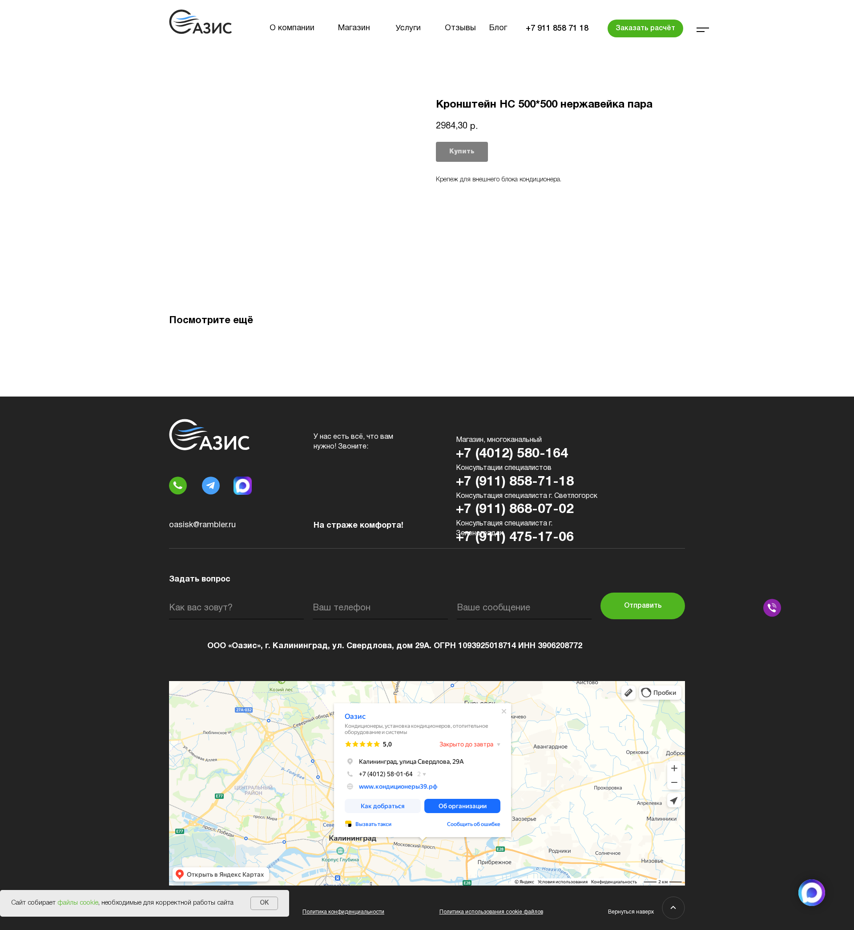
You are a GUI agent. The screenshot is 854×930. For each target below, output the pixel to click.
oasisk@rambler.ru (202, 525)
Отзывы (460, 28)
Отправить (643, 606)
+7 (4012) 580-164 (512, 454)
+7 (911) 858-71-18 (515, 482)
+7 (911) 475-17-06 (515, 538)
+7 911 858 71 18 (557, 28)
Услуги (408, 28)
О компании (292, 28)
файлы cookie (77, 903)
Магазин (354, 28)
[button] (645, 28)
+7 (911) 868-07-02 (515, 510)
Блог (498, 28)
